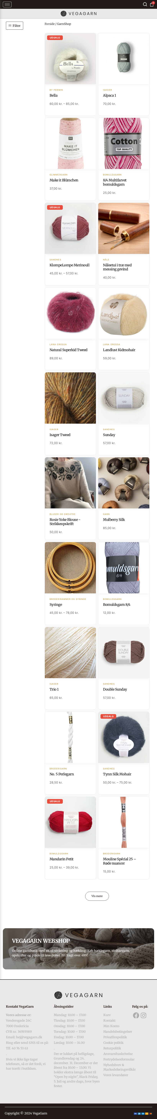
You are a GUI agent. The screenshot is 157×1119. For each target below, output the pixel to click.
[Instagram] (143, 1015)
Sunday (109, 435)
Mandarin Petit (62, 859)
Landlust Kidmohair (119, 350)
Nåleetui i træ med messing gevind (117, 267)
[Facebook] (136, 1015)
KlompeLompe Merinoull (70, 265)
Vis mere (97, 896)
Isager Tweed (60, 435)
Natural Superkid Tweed (68, 350)
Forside (50, 24)
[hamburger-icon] (7, 4)
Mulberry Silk (114, 519)
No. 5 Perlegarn (62, 774)
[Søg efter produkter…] (145, 4)
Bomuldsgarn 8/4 (116, 604)
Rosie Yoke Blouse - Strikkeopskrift (65, 521)
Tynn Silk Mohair (117, 774)
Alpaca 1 (109, 95)
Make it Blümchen (64, 180)
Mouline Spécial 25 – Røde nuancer (119, 861)
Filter (16, 26)
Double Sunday (115, 689)
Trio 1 (54, 689)
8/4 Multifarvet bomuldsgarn (115, 182)
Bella (54, 95)
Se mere (70, 59)
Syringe (56, 604)
